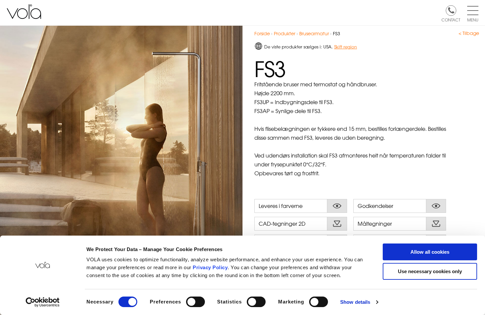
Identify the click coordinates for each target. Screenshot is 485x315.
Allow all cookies (429, 252)
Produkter (284, 33)
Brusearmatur (314, 33)
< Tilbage (469, 33)
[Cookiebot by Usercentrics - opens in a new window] (43, 302)
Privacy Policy (210, 267)
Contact (450, 19)
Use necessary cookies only (430, 271)
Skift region (345, 46)
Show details (355, 302)
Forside (262, 33)
